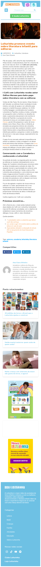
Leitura (9, 516)
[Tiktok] (11, 552)
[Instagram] (7, 552)
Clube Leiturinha (12, 557)
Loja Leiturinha (11, 561)
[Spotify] (20, 552)
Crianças (10, 524)
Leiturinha (17, 53)
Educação (10, 536)
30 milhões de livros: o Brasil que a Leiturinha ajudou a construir (19, 314)
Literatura (24, 53)
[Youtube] (16, 552)
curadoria (17, 239)
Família (9, 528)
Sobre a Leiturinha (13, 540)
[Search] (34, 10)
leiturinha (25, 239)
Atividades (11, 532)
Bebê (9, 520)
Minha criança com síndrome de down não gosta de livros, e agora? (20, 373)
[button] (6, 10)
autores (10, 239)
